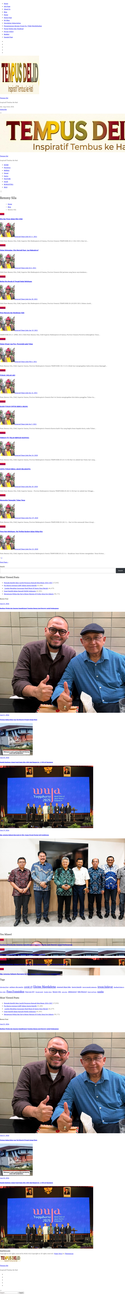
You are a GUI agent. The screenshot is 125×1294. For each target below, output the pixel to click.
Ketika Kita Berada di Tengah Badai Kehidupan (16, 281)
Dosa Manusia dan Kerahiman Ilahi (12, 313)
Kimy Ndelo (3, 992)
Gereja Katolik (77, 987)
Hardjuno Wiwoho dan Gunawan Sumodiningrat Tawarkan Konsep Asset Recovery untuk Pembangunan (29, 608)
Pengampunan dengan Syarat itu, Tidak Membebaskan (23, 26)
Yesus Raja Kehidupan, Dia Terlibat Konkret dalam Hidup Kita (21, 531)
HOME (6, 165)
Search (2, 566)
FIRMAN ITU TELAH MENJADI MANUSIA (14, 438)
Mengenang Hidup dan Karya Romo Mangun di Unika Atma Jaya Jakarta (29, 594)
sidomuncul (72, 992)
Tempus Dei (4, 98)
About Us (7, 9)
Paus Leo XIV (30, 992)
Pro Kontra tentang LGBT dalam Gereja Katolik (20, 585)
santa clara (64, 992)
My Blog (7, 20)
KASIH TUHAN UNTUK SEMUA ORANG (14, 406)
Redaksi (6, 34)
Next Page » (4, 562)
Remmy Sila (57, 992)
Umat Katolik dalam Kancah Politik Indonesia (20, 591)
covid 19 (28, 986)
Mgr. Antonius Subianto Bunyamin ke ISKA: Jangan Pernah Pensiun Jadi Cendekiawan (24, 835)
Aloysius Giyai (4, 987)
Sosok (6, 181)
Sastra (6, 176)
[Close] (1, 1290)
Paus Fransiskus (15, 991)
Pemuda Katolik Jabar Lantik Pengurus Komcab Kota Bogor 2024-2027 (28, 583)
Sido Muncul (82, 992)
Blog (5, 12)
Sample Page (8, 37)
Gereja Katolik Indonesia (89, 987)
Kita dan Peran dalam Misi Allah (11, 219)
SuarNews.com (5, 929)
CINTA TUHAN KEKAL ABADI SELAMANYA (15, 469)
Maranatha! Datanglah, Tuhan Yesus (12, 500)
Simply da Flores (92, 992)
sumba (100, 991)
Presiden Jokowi (48, 992)
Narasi (6, 173)
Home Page (8, 17)
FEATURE (7, 179)
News (2, 940)
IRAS (5, 187)
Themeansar (69, 1253)
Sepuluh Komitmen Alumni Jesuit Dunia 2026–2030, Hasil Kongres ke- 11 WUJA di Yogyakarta (26, 762)
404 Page (7, 6)
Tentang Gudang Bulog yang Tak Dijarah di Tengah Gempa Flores (18, 720)
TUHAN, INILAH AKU (7, 375)
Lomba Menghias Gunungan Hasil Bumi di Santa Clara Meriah (26, 588)
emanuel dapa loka (64, 987)
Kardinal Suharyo (119, 987)
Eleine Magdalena (44, 986)
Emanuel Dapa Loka (22, 236)
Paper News (58, 1253)
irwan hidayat (105, 986)
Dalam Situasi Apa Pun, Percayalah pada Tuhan (16, 344)
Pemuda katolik (39, 992)
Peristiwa (7, 167)
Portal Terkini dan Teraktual (14, 29)
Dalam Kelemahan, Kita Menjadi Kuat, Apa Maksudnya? (19, 250)
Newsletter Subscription (12, 23)
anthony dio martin (16, 987)
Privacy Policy (9, 31)
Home (6, 3)
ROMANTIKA (8, 184)
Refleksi (6, 170)
